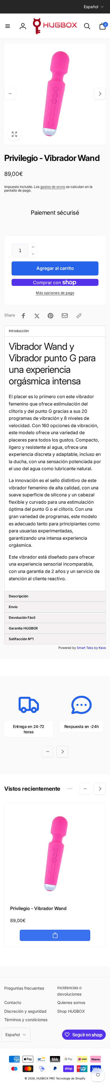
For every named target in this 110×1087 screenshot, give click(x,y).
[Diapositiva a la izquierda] (10, 94)
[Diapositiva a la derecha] (100, 94)
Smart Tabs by (88, 648)
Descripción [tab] (18, 596)
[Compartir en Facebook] (23, 316)
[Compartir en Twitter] (37, 316)
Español (91, 6)
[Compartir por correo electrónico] (64, 315)
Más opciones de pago (55, 293)
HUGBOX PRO (45, 1078)
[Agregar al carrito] (55, 935)
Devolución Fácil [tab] (22, 617)
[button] (7, 26)
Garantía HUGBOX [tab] (23, 628)
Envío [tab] (13, 607)
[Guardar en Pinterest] (50, 316)
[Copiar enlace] (79, 316)
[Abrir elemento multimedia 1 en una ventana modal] (55, 93)
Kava (102, 648)
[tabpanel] (55, 463)
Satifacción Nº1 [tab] (21, 639)
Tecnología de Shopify (70, 1078)
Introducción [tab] (19, 331)
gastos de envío (52, 187)
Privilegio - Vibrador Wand (38, 908)
